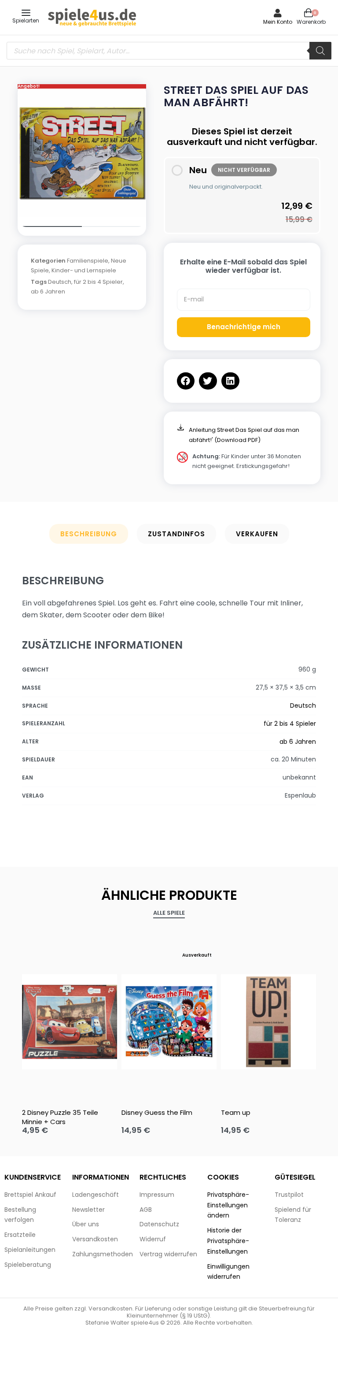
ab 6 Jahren (48, 291)
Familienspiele (87, 260)
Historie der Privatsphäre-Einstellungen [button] (228, 1241)
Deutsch (59, 282)
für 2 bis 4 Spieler (98, 282)
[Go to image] (50, 226)
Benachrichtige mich (243, 326)
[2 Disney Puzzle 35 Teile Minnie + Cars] (69, 1021)
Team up (235, 1112)
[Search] (320, 50)
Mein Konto (277, 22)
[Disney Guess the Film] (169, 1021)
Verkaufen (257, 533)
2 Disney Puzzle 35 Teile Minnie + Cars (60, 1117)
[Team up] (268, 1021)
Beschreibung (88, 533)
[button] (186, 381)
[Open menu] (26, 12)
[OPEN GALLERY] (82, 153)
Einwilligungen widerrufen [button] (228, 1271)
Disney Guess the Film (156, 1112)
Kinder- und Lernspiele (83, 270)
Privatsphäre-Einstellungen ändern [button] (228, 1205)
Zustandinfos (176, 533)
